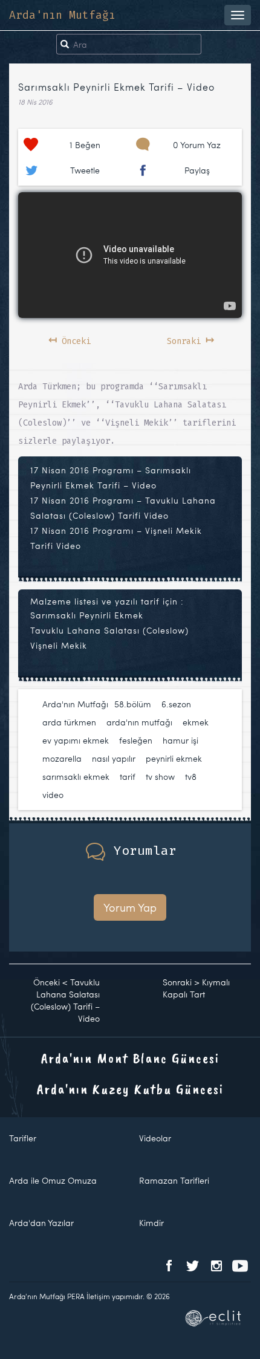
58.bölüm (132, 704)
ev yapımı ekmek (75, 740)
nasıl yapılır (113, 758)
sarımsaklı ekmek (75, 776)
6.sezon (176, 704)
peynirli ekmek (174, 758)
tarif (127, 776)
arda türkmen (69, 722)
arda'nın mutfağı (139, 722)
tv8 (191, 776)
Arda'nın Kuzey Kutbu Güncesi (130, 1089)
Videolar (155, 1138)
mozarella (62, 758)
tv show (160, 776)
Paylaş (197, 170)
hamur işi (180, 740)
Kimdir (151, 1222)
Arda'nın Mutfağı (62, 15)
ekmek (196, 722)
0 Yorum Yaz (197, 145)
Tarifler (22, 1138)
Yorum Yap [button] (130, 907)
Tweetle (85, 170)
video (52, 794)
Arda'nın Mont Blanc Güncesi (130, 1058)
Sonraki (190, 339)
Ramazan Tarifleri (174, 1180)
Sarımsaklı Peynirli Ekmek (86, 615)
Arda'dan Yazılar (41, 1222)
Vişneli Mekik (58, 645)
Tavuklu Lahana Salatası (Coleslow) (109, 630)
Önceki (69, 339)
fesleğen (135, 740)
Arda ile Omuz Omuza (53, 1180)
